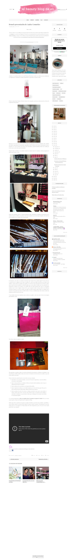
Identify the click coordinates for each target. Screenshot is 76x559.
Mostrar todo (65, 232)
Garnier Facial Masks (56, 202)
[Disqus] (29, 502)
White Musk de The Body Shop (58, 195)
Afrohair (12, 34)
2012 (54, 145)
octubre (56, 150)
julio (55, 155)
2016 (54, 138)
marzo (56, 171)
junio (55, 157)
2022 (54, 128)
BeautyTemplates (41, 557)
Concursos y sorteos (56, 87)
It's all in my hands (56, 263)
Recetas (54, 98)
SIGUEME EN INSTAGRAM (38, 556)
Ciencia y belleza (56, 85)
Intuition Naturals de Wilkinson (60, 158)
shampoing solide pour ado (57, 253)
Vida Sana (61, 100)
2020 (54, 131)
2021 (54, 129)
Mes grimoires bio (56, 252)
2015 (54, 140)
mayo (56, 168)
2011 (54, 176)
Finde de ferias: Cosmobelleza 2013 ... (40, 481)
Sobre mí (32, 19)
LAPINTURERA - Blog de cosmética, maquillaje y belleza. (59, 227)
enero (56, 174)
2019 (54, 133)
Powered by (56, 51)
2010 (54, 178)
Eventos (19, 455)
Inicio (28, 19)
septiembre (57, 152)
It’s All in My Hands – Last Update (59, 264)
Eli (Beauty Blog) (12, 26)
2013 (54, 143)
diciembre (56, 146)
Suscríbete (59, 48)
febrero (56, 173)
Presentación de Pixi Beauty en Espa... (15, 481)
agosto (56, 153)
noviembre (57, 148)
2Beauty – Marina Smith (57, 221)
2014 (54, 141)
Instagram (54, 30)
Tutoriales (59, 98)
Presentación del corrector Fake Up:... (28, 481)
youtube (64, 30)
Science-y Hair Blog (57, 247)
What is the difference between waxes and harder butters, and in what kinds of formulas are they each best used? (59, 241)
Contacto (46, 19)
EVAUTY (55, 215)
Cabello (16, 455)
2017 (54, 136)
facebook (59, 30)
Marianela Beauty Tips (57, 201)
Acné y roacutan (56, 83)
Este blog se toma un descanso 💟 (59, 228)
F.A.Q (41, 19)
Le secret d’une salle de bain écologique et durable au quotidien (59, 259)
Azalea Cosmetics (12, 35)
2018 (54, 134)
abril (55, 169)
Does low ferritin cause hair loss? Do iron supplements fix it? (59, 249)
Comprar (37, 19)
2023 (54, 126)
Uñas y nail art (55, 100)
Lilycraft (54, 257)
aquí (12, 448)
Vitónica (54, 206)
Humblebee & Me (56, 239)
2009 (54, 180)
